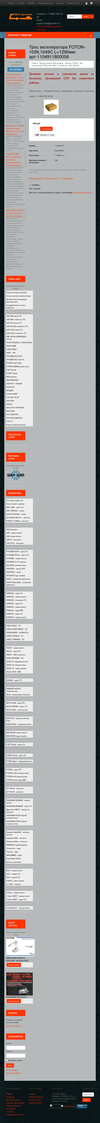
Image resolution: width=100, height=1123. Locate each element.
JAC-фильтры (12, 529)
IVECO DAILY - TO (14, 625)
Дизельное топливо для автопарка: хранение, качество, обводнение (15, 130)
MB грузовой (12, 376)
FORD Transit (12, 373)
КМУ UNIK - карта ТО (15, 507)
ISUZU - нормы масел (15, 648)
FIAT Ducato (11, 370)
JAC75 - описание (14, 539)
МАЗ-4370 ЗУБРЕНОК (15, 407)
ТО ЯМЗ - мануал (14, 884)
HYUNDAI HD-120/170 (15, 359)
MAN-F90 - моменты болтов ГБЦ (18, 719)
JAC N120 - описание (15, 543)
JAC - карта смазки (14, 533)
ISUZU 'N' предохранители (17, 661)
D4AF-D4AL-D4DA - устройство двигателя (19, 583)
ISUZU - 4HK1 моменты (16, 654)
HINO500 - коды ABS (15, 610)
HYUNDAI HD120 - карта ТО (18, 555)
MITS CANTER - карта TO (17, 706)
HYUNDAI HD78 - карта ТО (17, 551)
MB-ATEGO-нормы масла (17, 732)
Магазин (31, 3)
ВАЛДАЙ (10, 390)
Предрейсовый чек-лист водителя (16, 306)
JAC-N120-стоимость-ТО (16, 333)
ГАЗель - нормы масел (16, 892)
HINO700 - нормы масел (16, 617)
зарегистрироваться (82, 192)
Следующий (67, 178)
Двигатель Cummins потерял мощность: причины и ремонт (15, 213)
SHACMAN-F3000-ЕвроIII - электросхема (17, 816)
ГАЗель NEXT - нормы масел (18, 896)
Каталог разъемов (14, 862)
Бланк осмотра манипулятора (19, 296)
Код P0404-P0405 (14, 858)
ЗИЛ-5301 (10, 400)
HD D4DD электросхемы (16, 565)
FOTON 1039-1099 (14, 363)
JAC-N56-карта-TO (14, 316)
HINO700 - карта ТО (15, 614)
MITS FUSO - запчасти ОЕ (17, 710)
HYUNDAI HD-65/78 (14, 356)
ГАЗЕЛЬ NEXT (12, 394)
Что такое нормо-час (15, 500)
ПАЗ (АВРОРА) (12, 414)
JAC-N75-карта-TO (14, 323)
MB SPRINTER (12, 380)
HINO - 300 (11, 352)
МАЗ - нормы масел (15, 870)
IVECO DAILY (12, 349)
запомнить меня (15, 1060)
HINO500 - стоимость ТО (16, 600)
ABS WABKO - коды (14, 855)
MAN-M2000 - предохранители (19, 724)
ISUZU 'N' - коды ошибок (16, 668)
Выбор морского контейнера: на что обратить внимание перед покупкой (15, 78)
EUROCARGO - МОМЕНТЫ (17, 632)
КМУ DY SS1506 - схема (16, 514)
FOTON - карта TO (14, 769)
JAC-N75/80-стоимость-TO (17, 326)
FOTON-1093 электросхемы (18, 773)
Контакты (60, 3)
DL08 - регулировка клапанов (18, 694)
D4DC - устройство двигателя (18, 579)
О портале (10, 1097)
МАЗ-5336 (11, 411)
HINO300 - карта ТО (15, 593)
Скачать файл (13, 965)
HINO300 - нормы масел (16, 596)
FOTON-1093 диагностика (17, 776)
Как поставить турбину (16, 504)
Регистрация (12, 1070)
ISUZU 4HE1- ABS (14, 671)
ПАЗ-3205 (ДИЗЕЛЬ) (15, 418)
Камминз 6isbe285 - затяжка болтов (18, 833)
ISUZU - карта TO (13, 651)
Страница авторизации (15, 1102)
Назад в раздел (51, 178)
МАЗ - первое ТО (13, 874)
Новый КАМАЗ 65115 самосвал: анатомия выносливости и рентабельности (13, 160)
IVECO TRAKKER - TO (15, 639)
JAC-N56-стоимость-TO (16, 319)
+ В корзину (46, 129)
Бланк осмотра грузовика (17, 292)
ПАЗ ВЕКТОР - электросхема (18, 908)
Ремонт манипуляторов (16, 424)
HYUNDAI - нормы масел (16, 558)
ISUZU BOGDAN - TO (15, 658)
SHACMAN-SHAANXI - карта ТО (19, 806)
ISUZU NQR (11, 346)
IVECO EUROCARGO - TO (17, 629)
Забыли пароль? (13, 1073)
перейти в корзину (13, 1026)
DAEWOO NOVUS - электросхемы (14, 689)
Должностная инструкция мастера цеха (17, 300)
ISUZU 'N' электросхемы (16, 665)
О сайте (21, 3)
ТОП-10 (10, 421)
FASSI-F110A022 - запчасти (18, 521)
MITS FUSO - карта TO (16, 703)
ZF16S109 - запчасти (15, 788)
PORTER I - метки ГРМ (16, 568)
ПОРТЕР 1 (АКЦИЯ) (14, 383)
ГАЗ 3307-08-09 (13, 397)
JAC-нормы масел (14, 536)
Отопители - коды (14, 848)
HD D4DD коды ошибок (16, 575)
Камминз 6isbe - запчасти (17, 841)
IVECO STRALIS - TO (15, 636)
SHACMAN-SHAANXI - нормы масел (18, 801)
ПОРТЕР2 (10, 387)
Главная (11, 3)
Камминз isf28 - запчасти (16, 838)
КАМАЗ (9, 404)
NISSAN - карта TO (14, 680)
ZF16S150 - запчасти (15, 792)
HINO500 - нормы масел (16, 607)
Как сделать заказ (46, 3)
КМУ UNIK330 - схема (15, 510)
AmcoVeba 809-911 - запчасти (18, 517)
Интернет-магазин (36, 1097)
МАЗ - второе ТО (13, 877)
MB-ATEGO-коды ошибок (17, 736)
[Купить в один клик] (44, 134)
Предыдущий (35, 178)
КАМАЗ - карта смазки (15, 880)
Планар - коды (12, 851)
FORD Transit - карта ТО (16, 755)
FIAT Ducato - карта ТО (16, 744)
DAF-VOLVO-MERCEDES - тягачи (17, 337)
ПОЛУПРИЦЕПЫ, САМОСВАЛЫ (19, 342)
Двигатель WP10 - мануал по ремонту (18, 810)
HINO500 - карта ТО (15, 603)
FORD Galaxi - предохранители (19, 761)
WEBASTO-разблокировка (17, 845)
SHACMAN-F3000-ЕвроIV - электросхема (17, 822)
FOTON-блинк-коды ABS (16, 780)
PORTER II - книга (14, 572)
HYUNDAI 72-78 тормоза (16, 562)
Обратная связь (35, 1102)
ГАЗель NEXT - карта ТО (16, 899)
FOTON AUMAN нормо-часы (18, 366)
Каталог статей (73, 3)
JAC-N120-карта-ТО (14, 329)
